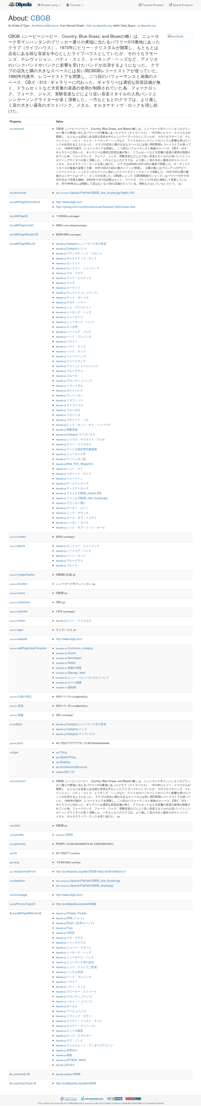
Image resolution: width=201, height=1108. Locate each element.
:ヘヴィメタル (69, 385)
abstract (17, 129)
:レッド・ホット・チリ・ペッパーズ (83, 424)
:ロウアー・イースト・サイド (79, 1021)
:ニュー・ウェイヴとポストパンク (82, 677)
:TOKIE (65, 933)
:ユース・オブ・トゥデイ (76, 517)
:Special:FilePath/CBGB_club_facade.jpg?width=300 (95, 193)
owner (18, 620)
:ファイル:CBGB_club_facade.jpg (81, 498)
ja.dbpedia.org (147, 25)
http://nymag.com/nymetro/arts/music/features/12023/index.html (95, 207)
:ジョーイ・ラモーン (73, 947)
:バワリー (67, 341)
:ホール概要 (69, 682)
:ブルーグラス (69, 371)
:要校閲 (66, 687)
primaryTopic (23, 1083)
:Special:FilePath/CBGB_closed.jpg (84, 885)
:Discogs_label (70, 672)
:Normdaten (69, 658)
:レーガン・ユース (72, 522)
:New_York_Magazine (74, 464)
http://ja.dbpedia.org (99, 25)
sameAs (17, 835)
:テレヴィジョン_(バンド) (77, 292)
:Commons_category (74, 648)
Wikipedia (73, 1103)
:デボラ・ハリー (71, 302)
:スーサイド (68, 287)
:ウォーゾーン (69, 478)
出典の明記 (21, 696)
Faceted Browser (153, 5)
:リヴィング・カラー (73, 1016)
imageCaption (22, 574)
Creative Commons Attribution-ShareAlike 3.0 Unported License (133, 1103)
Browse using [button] (49, 5)
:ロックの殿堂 (69, 1030)
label (15, 825)
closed (18, 536)
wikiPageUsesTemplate (28, 648)
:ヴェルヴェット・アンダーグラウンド (84, 1045)
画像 (16, 715)
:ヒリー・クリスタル (73, 444)
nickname (20, 602)
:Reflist (66, 663)
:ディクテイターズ (72, 483)
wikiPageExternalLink (25, 202)
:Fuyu (64, 928)
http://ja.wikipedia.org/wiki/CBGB (76, 904)
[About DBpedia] (20, 5)
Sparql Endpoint (182, 5)
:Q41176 (65, 772)
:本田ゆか (67, 1050)
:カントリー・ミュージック (78, 268)
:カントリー (68, 263)
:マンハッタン (69, 395)
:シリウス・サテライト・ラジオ (80, 439)
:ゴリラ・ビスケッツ (73, 278)
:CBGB (64, 835)
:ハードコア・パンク (73, 332)
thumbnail (18, 193)
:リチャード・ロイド (73, 473)
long (14, 862)
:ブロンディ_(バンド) (74, 380)
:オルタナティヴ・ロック (76, 258)
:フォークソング (71, 356)
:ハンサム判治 (69, 972)
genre (17, 546)
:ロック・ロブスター (73, 1035)
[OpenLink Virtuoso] (68, 1098)
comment (18, 781)
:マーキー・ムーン (72, 508)
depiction (17, 881)
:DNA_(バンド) (70, 918)
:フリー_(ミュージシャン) (77, 366)
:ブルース (67, 376)
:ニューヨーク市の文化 (75, 962)
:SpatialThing (66, 757)
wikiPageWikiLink (22, 243)
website (18, 639)
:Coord (66, 653)
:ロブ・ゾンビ (69, 1040)
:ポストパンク (69, 390)
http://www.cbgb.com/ (69, 202)
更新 (16, 706)
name (17, 593)
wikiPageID (19, 216)
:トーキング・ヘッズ (73, 312)
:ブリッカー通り (71, 503)
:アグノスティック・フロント (79, 253)
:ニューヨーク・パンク (75, 322)
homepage (18, 895)
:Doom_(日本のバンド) (75, 923)
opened (18, 611)
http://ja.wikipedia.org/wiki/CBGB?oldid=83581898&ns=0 (90, 871)
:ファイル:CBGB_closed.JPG (79, 493)
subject (16, 724)
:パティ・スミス (71, 346)
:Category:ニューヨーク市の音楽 (81, 243)
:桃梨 (64, 1055)
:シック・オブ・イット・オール (80, 527)
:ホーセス (67, 1006)
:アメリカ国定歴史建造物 (76, 449)
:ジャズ (65, 283)
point (16, 743)
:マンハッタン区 (71, 459)
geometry (18, 844)
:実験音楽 (67, 429)
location (18, 584)
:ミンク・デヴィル (72, 513)
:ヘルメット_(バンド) (74, 1001)
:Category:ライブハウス (75, 434)
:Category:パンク (71, 248)
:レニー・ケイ (69, 469)
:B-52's (65, 1065)
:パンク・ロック (71, 351)
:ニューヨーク (69, 317)
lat (13, 853)
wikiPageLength (22, 225)
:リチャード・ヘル (72, 420)
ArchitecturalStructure (45, 25)
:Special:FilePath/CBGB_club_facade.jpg (88, 881)
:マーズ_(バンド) (71, 1011)
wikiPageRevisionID (24, 234)
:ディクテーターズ (72, 488)
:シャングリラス (71, 942)
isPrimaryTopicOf (22, 904)
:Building (63, 762)
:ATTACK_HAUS (71, 1060)
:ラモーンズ (68, 415)
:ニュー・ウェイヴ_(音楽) (77, 967)
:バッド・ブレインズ (73, 336)
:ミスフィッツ (69, 400)
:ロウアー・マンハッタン (76, 1026)
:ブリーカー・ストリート (76, 991)
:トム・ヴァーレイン (73, 307)
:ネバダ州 (67, 327)
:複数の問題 (69, 668)
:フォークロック (71, 361)
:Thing (61, 752)
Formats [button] (75, 5)
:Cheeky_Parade (71, 913)
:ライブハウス (69, 405)
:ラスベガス (68, 410)
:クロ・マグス (69, 273)
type (16, 630)
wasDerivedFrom (23, 871)
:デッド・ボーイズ (72, 297)
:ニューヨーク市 (71, 454)
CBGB (40, 18)
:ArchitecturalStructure (71, 767)
